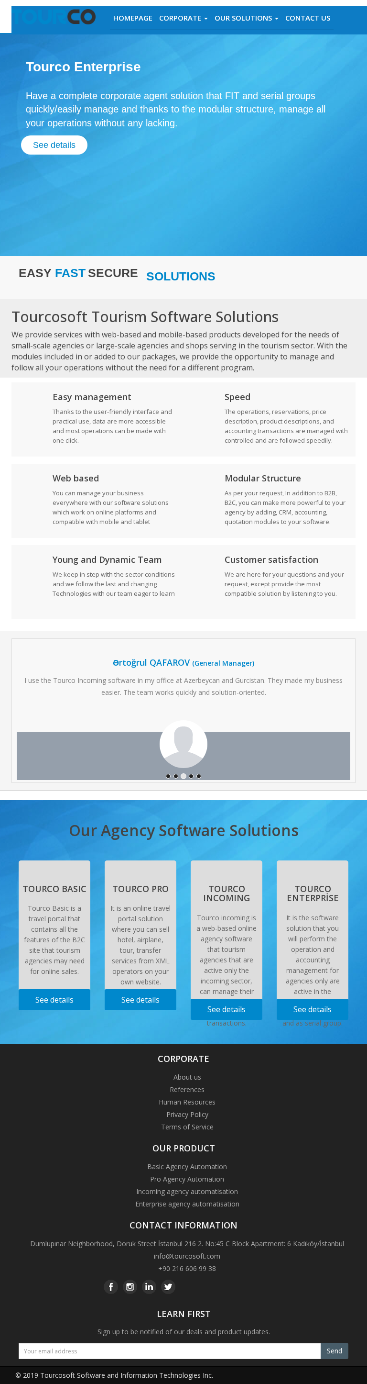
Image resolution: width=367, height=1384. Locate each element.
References (187, 1089)
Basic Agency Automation (187, 1166)
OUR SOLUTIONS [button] (244, 17)
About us (187, 1077)
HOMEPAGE (132, 17)
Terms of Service (187, 1126)
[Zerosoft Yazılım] (53, 20)
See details (54, 145)
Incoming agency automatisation (187, 1191)
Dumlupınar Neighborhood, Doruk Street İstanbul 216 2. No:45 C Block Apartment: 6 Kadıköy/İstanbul (187, 1243)
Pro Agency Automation (187, 1178)
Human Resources (187, 1101)
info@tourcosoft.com (187, 1256)
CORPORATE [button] (181, 17)
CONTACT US (307, 17)
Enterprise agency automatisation (187, 1203)
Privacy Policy (187, 1114)
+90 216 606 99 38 (187, 1268)
